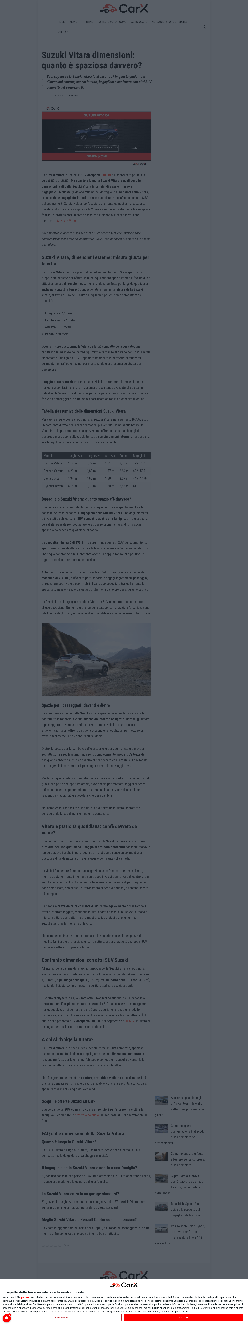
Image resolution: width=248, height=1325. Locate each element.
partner (25, 1297)
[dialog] (124, 1302)
